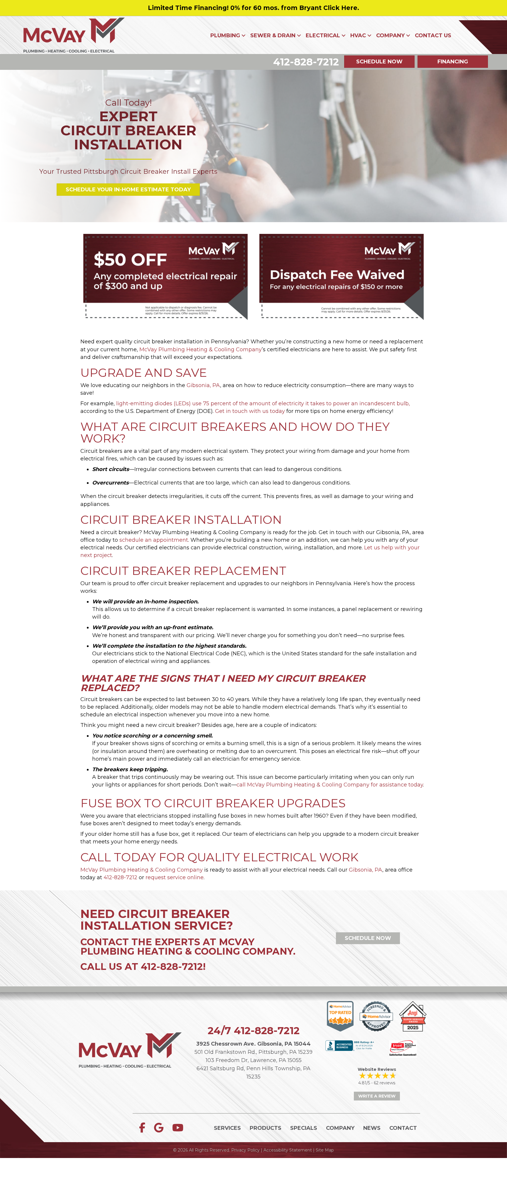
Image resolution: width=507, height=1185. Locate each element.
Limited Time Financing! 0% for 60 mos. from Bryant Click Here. (253, 7)
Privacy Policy (245, 1150)
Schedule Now (368, 938)
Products (265, 1128)
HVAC (358, 35)
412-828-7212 (120, 877)
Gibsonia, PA (203, 385)
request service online (175, 877)
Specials (303, 1128)
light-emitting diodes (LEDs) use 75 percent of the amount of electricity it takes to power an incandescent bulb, (263, 403)
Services (227, 1128)
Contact (403, 1128)
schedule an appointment (153, 540)
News (372, 1128)
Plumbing (225, 35)
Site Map (325, 1150)
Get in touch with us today (250, 411)
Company (390, 35)
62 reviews (384, 1083)
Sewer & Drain (272, 35)
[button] (243, 35)
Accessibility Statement (287, 1150)
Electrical (323, 35)
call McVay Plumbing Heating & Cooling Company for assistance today (329, 784)
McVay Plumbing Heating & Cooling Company (200, 349)
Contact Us (433, 35)
